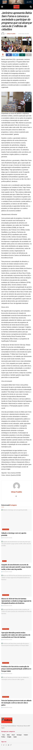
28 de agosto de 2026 (7, 537)
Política (3, 737)
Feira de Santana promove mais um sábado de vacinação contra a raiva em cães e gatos (16, 703)
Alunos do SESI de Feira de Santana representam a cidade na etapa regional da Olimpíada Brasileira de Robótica (16, 601)
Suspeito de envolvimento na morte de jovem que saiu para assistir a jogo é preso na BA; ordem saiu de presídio (16, 567)
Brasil (13, 735)
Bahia (4, 561)
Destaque (5, 529)
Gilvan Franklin (11, 33)
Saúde (15, 737)
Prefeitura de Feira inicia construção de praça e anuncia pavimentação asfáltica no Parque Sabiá (16, 669)
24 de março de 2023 (23, 33)
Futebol (26, 735)
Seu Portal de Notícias (10, 725)
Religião (9, 737)
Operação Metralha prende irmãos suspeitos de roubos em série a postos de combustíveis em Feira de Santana (15, 635)
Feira (3, 735)
